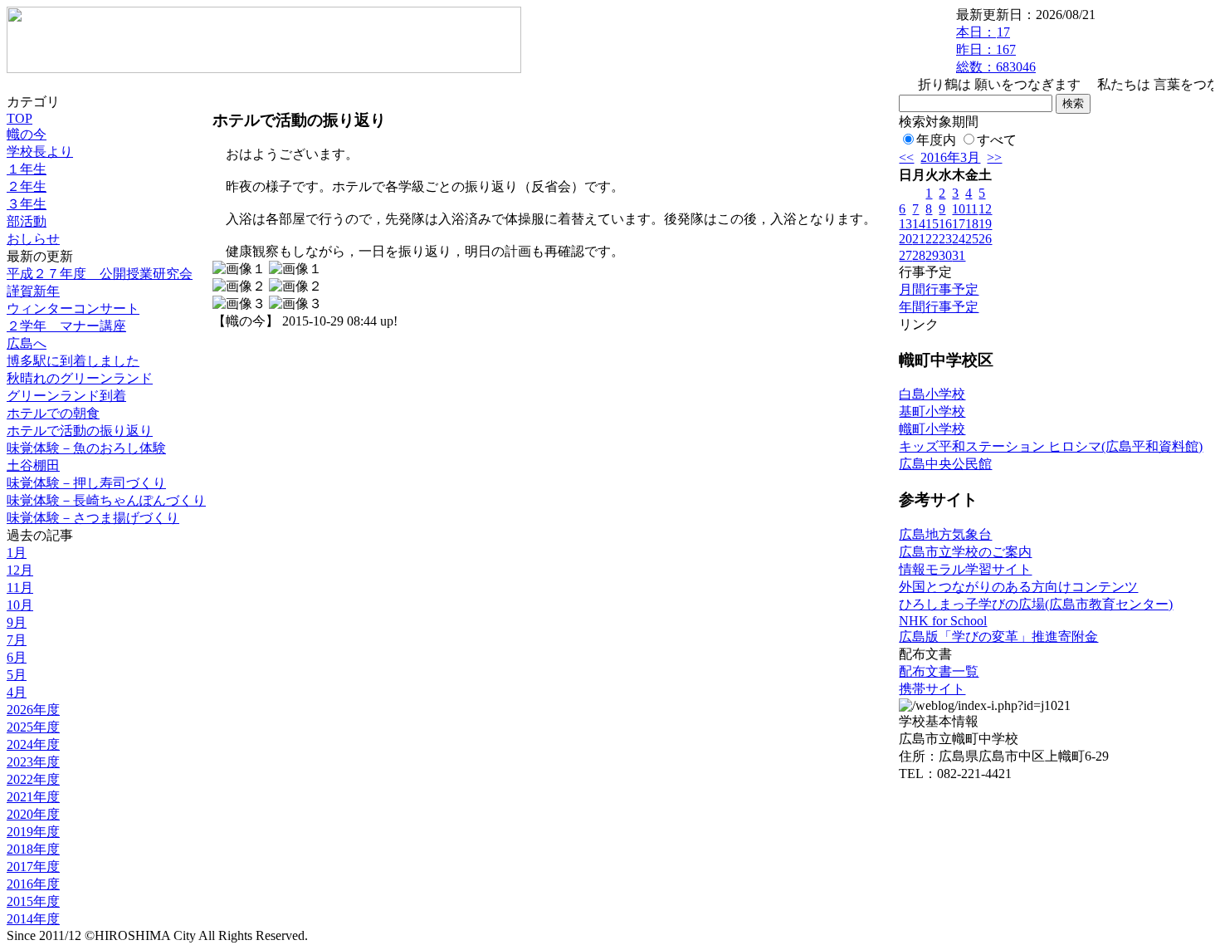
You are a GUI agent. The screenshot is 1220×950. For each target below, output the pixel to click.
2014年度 (33, 919)
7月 (17, 640)
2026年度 (33, 710)
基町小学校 (932, 411)
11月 (20, 587)
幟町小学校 (932, 429)
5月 (17, 675)
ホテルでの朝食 (53, 413)
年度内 (936, 140)
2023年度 (33, 762)
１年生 (26, 169)
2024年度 (33, 744)
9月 (17, 622)
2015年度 (33, 901)
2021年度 (33, 797)
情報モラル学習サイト (965, 569)
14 (918, 224)
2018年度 (33, 849)
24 (958, 239)
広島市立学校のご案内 (965, 552)
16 (945, 224)
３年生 (26, 204)
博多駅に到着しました (73, 361)
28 (918, 255)
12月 (20, 570)
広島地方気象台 (945, 534)
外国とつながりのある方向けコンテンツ (1018, 587)
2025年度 (33, 727)
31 (958, 255)
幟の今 (26, 134)
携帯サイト (932, 689)
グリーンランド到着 (66, 396)
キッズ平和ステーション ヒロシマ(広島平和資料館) (1051, 446)
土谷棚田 (33, 465)
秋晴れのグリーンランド (80, 378)
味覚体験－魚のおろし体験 (86, 448)
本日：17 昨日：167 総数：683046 (996, 49)
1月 (17, 553)
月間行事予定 (938, 289)
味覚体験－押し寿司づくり (86, 483)
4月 (17, 692)
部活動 (26, 221)
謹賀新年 (33, 291)
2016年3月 (950, 157)
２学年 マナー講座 (66, 326)
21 (918, 239)
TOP (19, 118)
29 (932, 255)
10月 (20, 605)
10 (958, 209)
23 (945, 239)
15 (932, 224)
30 (945, 255)
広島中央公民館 (945, 464)
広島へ (26, 343)
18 (971, 224)
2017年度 (33, 866)
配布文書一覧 (938, 671)
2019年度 (33, 832)
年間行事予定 (938, 307)
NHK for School (943, 621)
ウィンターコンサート (73, 308)
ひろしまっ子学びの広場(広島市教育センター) (1036, 604)
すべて (997, 140)
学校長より (40, 151)
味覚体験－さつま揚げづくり (93, 518)
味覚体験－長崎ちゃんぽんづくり (106, 500)
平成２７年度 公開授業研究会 (100, 274)
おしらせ (33, 239)
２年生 (26, 186)
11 (971, 209)
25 (971, 239)
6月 (17, 657)
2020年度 (33, 814)
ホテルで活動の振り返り (80, 431)
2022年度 (33, 779)
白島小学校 (932, 394)
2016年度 (33, 884)
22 (932, 239)
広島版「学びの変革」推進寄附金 (998, 636)
